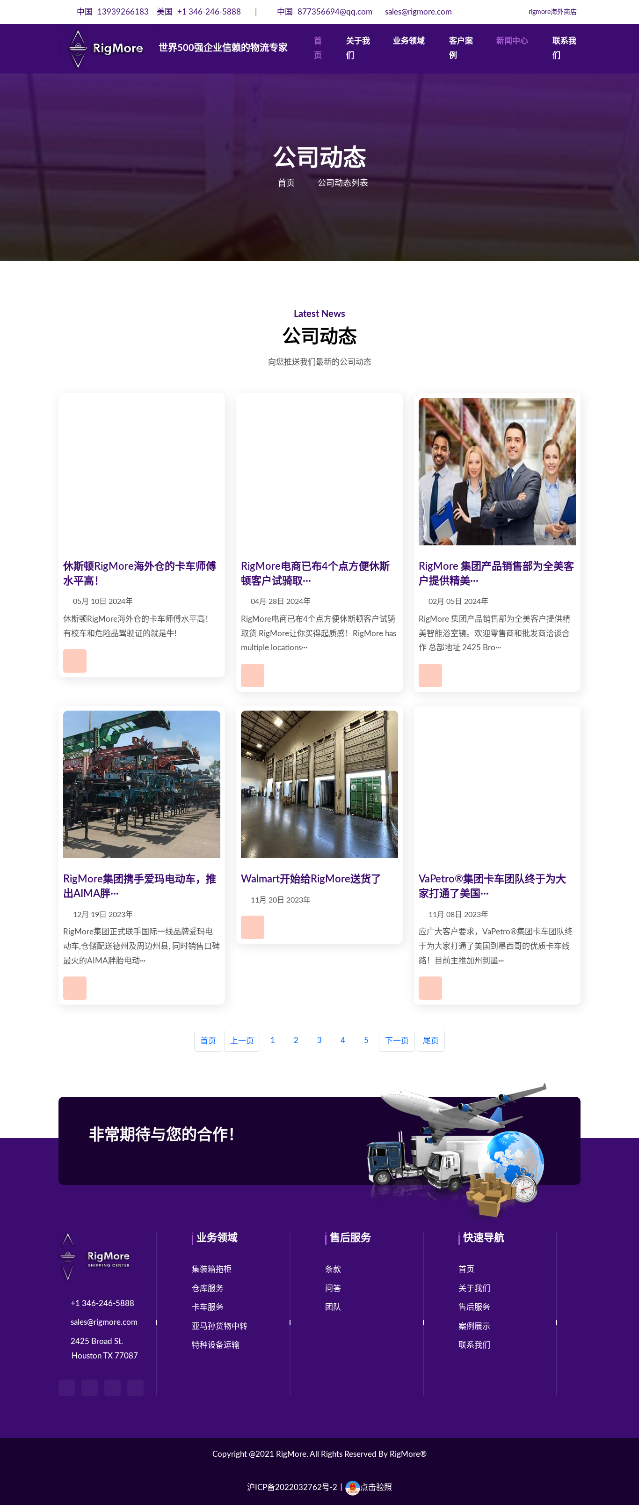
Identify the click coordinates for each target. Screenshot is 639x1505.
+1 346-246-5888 (199, 12)
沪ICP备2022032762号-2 (292, 1487)
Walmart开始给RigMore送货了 (311, 879)
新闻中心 (512, 41)
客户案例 (461, 48)
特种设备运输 (216, 1345)
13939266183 (114, 12)
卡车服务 (208, 1307)
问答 (333, 1288)
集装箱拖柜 (212, 1269)
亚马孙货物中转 (219, 1326)
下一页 (397, 1041)
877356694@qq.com (325, 12)
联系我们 (564, 48)
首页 (318, 48)
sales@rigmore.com (417, 12)
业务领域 (409, 41)
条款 (333, 1269)
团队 (333, 1307)
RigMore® (408, 1454)
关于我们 (358, 48)
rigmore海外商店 (552, 12)
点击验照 (376, 1487)
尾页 (431, 1041)
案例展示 (474, 1326)
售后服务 (474, 1307)
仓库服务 (208, 1288)
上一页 (242, 1041)
